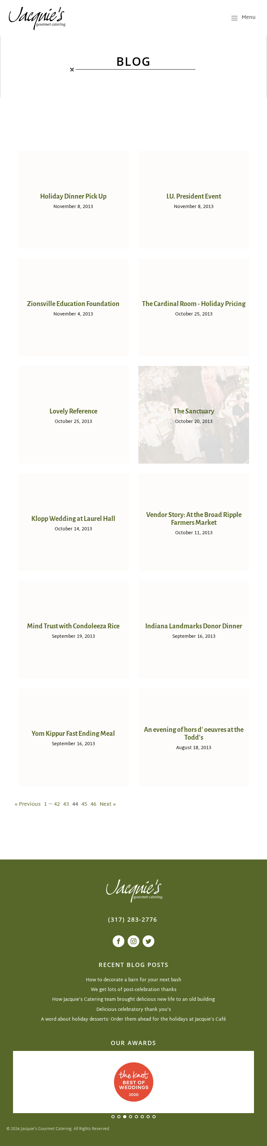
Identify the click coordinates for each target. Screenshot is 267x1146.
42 (57, 804)
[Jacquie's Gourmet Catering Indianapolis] (36, 18)
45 (84, 804)
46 (93, 804)
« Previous (28, 804)
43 (66, 804)
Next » (108, 804)
